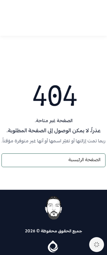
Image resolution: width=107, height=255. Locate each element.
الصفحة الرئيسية (84, 160)
